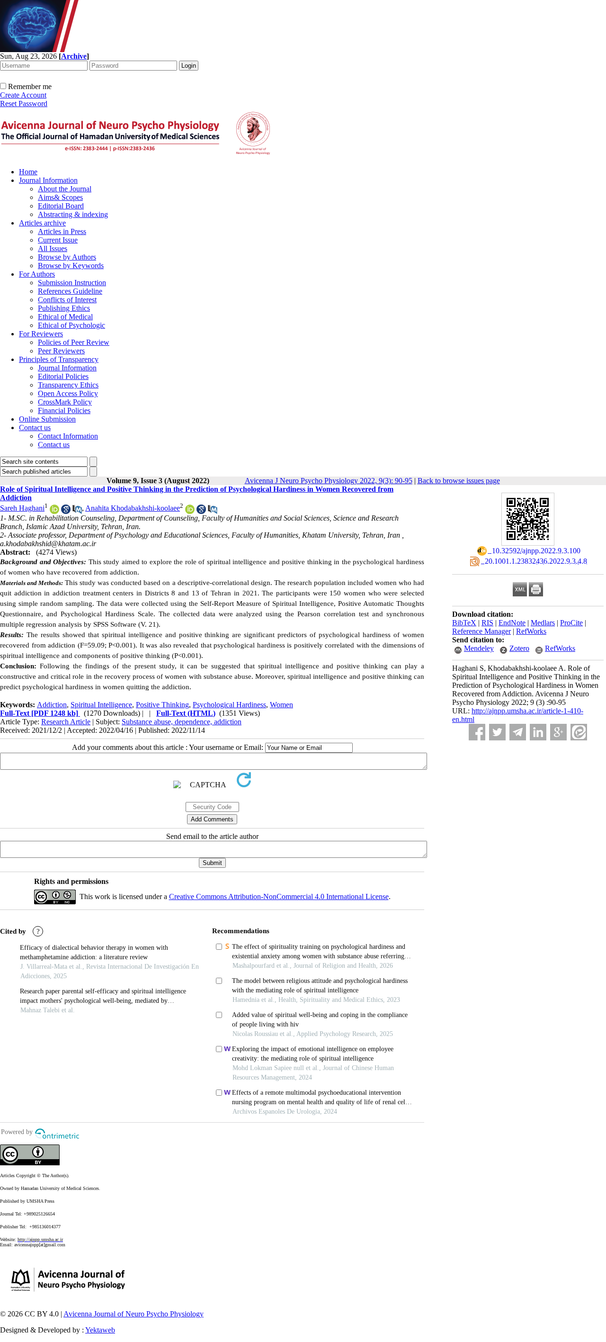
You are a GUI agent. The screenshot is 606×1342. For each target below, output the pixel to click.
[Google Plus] (558, 732)
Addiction (52, 705)
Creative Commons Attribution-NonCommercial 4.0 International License (279, 896)
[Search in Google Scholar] (66, 511)
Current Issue (58, 240)
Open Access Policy (68, 393)
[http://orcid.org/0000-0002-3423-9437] (54, 511)
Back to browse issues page (459, 481)
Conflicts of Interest (67, 300)
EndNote (512, 623)
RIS (487, 623)
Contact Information (68, 436)
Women (281, 705)
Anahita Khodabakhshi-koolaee (132, 508)
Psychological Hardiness (229, 705)
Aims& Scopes (60, 197)
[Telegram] (517, 732)
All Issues (52, 248)
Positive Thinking (162, 705)
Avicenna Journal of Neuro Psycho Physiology (133, 1314)
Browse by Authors (67, 257)
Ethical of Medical (65, 317)
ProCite (571, 623)
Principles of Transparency (58, 359)
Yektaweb (100, 1330)
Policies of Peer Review (73, 342)
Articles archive (42, 223)
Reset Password (23, 103)
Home (28, 172)
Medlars (543, 623)
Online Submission (47, 419)
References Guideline (70, 291)
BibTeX (464, 623)
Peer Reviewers (61, 351)
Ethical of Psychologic (71, 325)
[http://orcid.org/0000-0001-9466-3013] (190, 511)
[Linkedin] (538, 732)
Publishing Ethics (64, 308)
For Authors (37, 274)
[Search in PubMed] (77, 511)
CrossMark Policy (65, 402)
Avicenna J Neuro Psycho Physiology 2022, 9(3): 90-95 (328, 481)
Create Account (23, 95)
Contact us (35, 427)
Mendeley (479, 648)
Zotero (519, 648)
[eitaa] (578, 732)
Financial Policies (64, 410)
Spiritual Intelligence (101, 705)
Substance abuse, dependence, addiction (181, 722)
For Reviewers (41, 334)
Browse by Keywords (71, 265)
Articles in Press (62, 231)
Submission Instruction (72, 283)
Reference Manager (481, 631)
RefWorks (531, 631)
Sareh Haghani (22, 508)
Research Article (65, 722)
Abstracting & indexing (73, 214)
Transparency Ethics (68, 385)
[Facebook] (477, 732)
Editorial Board (61, 206)
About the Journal (64, 189)
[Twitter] (497, 732)
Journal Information (48, 180)
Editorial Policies (63, 376)
